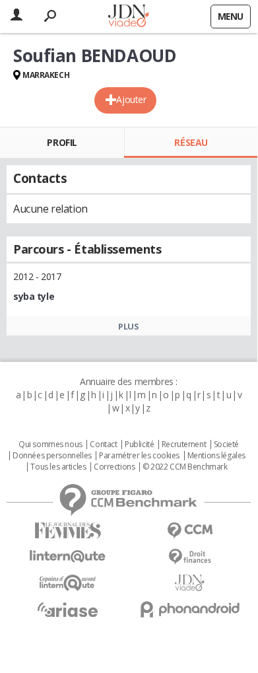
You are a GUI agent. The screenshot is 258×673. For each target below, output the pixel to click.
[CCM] (190, 530)
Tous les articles (58, 467)
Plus (128, 326)
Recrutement (184, 444)
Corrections (114, 467)
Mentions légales (216, 455)
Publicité (139, 444)
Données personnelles (52, 455)
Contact (103, 444)
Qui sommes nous (50, 444)
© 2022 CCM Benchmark (185, 467)
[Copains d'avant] (68, 583)
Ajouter (131, 99)
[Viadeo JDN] (190, 583)
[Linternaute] (68, 556)
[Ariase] (68, 609)
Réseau (190, 142)
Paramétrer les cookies (139, 455)
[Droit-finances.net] (190, 557)
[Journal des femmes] (68, 530)
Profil (62, 142)
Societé (226, 444)
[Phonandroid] (190, 609)
